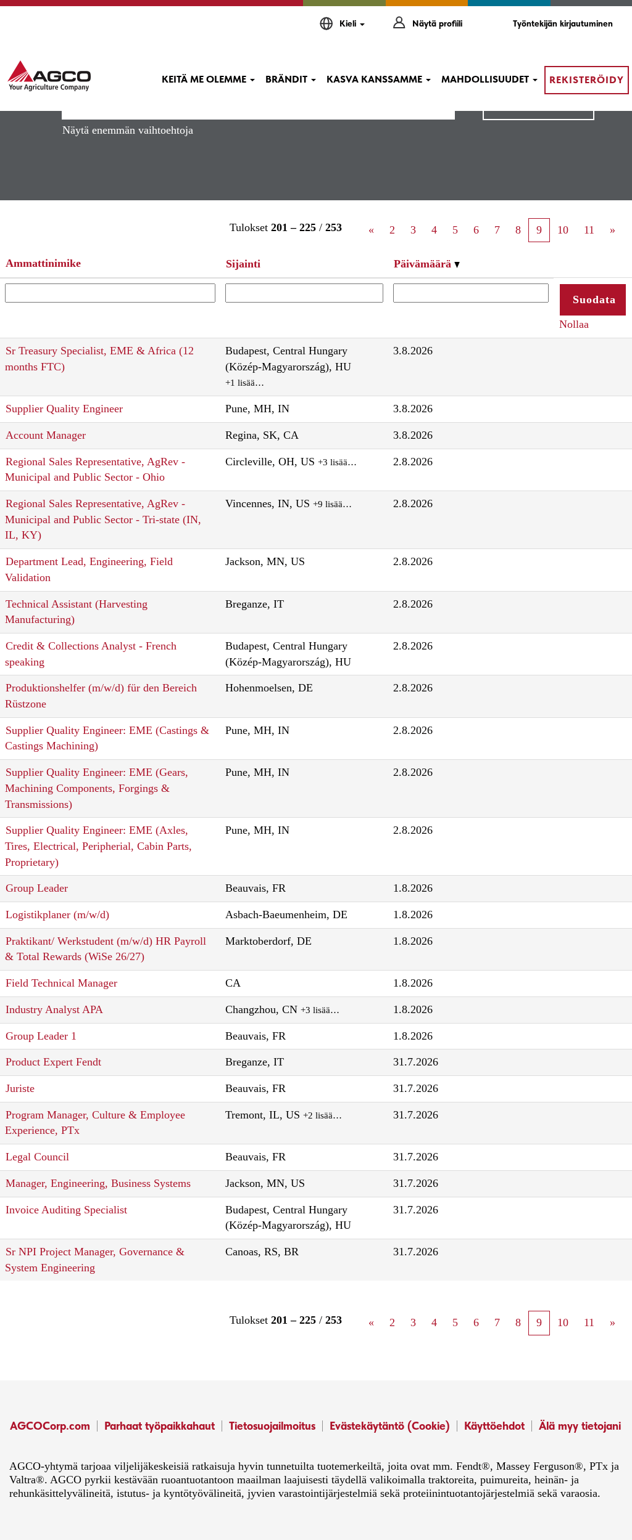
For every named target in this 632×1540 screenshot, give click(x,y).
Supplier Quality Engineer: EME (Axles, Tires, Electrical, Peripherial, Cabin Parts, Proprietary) (98, 846)
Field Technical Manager (61, 983)
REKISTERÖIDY (586, 80)
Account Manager (46, 435)
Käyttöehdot (494, 1425)
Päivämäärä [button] (424, 264)
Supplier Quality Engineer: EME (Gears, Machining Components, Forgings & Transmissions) (96, 788)
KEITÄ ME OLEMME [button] (205, 79)
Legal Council (37, 1157)
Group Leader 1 (41, 1036)
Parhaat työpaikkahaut (159, 1425)
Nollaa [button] (574, 324)
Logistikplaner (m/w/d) (57, 914)
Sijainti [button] (243, 264)
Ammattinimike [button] (43, 263)
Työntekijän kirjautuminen (563, 23)
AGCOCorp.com (50, 1425)
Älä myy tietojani (580, 1425)
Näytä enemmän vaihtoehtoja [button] (127, 130)
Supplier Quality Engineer (64, 408)
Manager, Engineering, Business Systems (98, 1183)
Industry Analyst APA (54, 1009)
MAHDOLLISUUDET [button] (486, 79)
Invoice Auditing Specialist (66, 1210)
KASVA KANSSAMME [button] (375, 79)
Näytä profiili (437, 23)
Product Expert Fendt (53, 1062)
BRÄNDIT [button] (287, 79)
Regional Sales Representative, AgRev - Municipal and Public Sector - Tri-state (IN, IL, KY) (103, 519)
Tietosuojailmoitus (272, 1425)
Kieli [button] (349, 23)
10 (562, 230)
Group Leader (37, 888)
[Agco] (49, 76)
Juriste (20, 1088)
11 (589, 230)
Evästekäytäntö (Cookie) (390, 1425)
